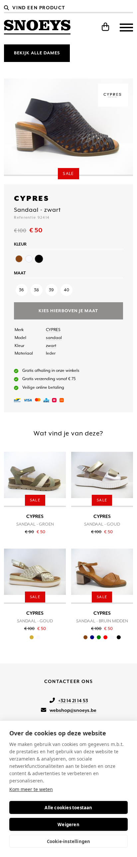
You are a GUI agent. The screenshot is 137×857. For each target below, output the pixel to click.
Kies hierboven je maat (68, 310)
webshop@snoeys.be (73, 710)
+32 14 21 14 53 (72, 700)
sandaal (54, 337)
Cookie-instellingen (68, 841)
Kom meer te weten (31, 789)
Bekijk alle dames (37, 52)
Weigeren (68, 825)
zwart (51, 345)
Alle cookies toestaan (68, 808)
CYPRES (53, 329)
